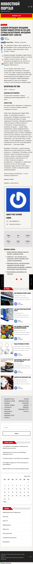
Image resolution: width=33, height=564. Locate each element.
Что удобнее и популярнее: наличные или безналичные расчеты (15, 447)
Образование (7, 525)
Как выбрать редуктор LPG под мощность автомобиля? (16, 463)
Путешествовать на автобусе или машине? (16, 458)
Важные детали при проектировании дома (16, 468)
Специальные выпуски (9, 537)
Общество (6, 529)
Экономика (6, 542)
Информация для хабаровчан (11, 512)
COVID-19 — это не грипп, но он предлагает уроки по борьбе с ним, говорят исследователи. (18, 258)
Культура (5, 516)
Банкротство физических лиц (22, 377)
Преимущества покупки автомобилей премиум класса (14, 453)
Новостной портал (10, 6)
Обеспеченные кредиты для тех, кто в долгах (22, 360)
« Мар (4, 501)
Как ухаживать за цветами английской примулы (21, 327)
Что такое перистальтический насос (22, 309)
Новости (5, 521)
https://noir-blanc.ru (15, 224)
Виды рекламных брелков (21, 344)
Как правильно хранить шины (22, 293)
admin (6, 38)
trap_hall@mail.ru (14, 221)
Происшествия (7, 533)
